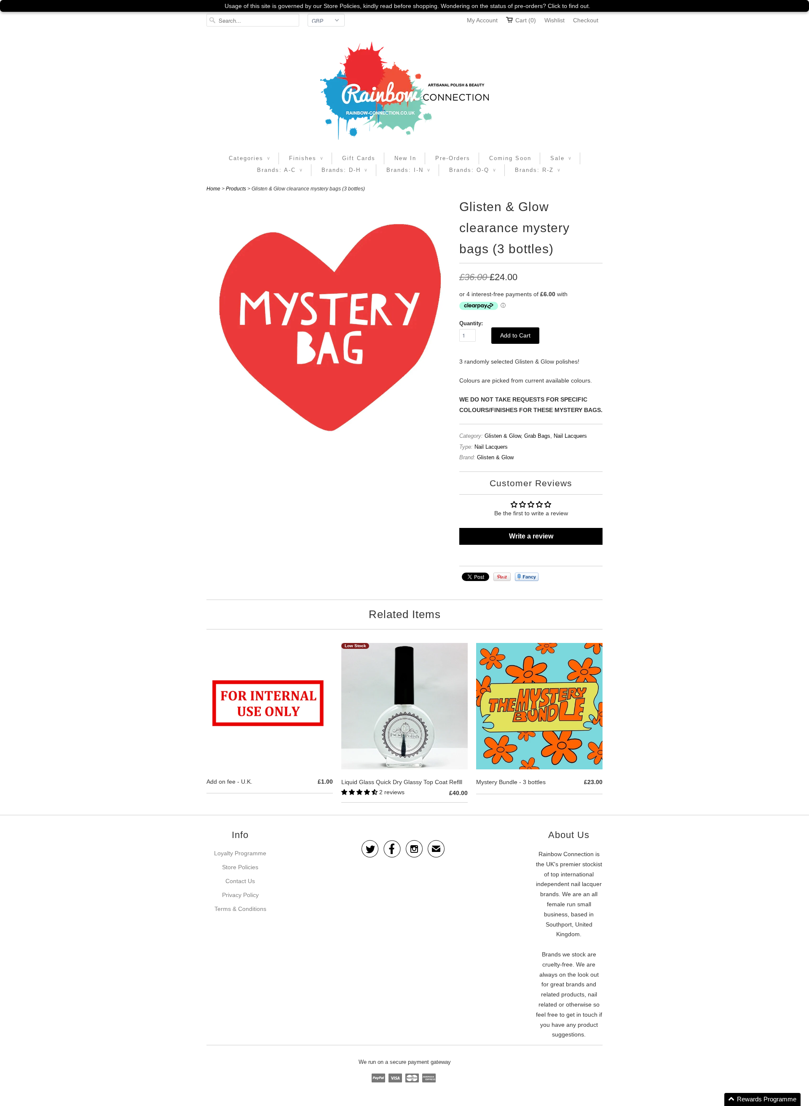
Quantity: (471, 323)
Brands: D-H (344, 170)
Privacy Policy (240, 895)
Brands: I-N (408, 170)
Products (236, 189)
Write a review (531, 536)
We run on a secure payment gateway (405, 1062)
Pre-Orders (452, 158)
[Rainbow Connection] (404, 90)
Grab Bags (537, 436)
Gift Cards (358, 158)
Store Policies (240, 867)
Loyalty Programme (240, 853)
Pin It (502, 577)
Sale (560, 158)
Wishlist (554, 20)
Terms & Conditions (240, 908)
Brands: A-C (280, 170)
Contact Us (240, 881)
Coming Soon (510, 158)
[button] (360, 792)
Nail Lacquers (570, 436)
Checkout (585, 20)
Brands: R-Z (537, 170)
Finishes (306, 158)
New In (405, 158)
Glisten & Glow (503, 436)
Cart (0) (525, 20)
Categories (249, 158)
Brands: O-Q (472, 170)
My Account (482, 20)
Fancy (526, 577)
